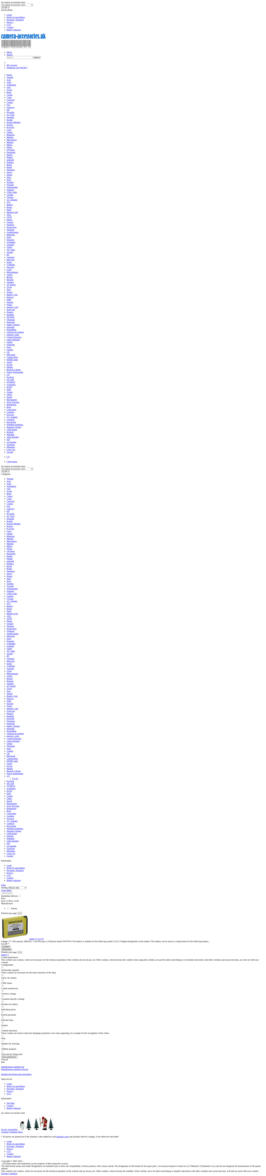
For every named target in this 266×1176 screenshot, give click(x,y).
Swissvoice (11, 628)
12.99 (8, 901)
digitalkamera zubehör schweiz (14, 1069)
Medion (10, 539)
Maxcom (10, 661)
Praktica (10, 564)
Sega (9, 748)
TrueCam (11, 711)
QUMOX (11, 786)
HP (8, 511)
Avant (9, 491)
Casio (9, 499)
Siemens (10, 626)
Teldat (9, 648)
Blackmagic (12, 803)
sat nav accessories (9, 1129)
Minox (9, 546)
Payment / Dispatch (15, 20)
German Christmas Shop (12, 1132)
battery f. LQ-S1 (36, 939)
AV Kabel (11, 686)
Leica (9, 531)
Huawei (10, 698)
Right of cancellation (16, 17)
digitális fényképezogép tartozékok (16, 1074)
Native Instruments (15, 773)
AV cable (11, 651)
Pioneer (10, 713)
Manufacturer (7, 903)
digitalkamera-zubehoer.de (12, 1067)
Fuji (8, 506)
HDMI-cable (12, 761)
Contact (10, 27)
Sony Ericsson (13, 806)
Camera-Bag (12, 758)
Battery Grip (12, 696)
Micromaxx (12, 541)
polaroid (10, 561)
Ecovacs (10, 818)
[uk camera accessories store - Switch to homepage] (27, 47)
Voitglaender (12, 589)
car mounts (11, 846)
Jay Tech (10, 516)
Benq (9, 494)
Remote (10, 681)
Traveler (10, 586)
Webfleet (10, 838)
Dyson (9, 766)
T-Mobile (11, 666)
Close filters (6, 890)
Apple (9, 763)
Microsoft (11, 756)
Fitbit (9, 701)
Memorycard (12, 613)
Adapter (10, 683)
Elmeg (9, 621)
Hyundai (10, 514)
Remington (11, 808)
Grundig (10, 646)
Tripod (9, 693)
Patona (14, 908)
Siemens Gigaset (14, 831)
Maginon (11, 536)
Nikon (9, 549)
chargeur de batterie (15, 733)
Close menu (12, 461)
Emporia (10, 641)
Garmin (10, 596)
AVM (9, 618)
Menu (9, 52)
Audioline (11, 643)
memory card (12, 708)
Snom (9, 663)
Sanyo (9, 574)
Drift (9, 793)
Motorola (11, 636)
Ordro (9, 798)
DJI (8, 843)
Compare (5, 947)
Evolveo (10, 781)
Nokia (9, 706)
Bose (9, 811)
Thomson (11, 721)
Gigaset (10, 623)
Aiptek (10, 796)
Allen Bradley (13, 841)
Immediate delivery (9, 896)
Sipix (9, 579)
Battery (10, 606)
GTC (9, 25)
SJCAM (10, 783)
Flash (9, 611)
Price (3, 898)
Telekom (10, 631)
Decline (4, 1173)
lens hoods (11, 826)
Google (10, 856)
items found (7, 893)
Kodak (10, 521)
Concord (10, 501)
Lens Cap (11, 853)
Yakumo (10, 591)
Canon (9, 496)
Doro (9, 638)
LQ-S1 (15, 778)
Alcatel (10, 653)
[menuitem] (136, 15)
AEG (9, 616)
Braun (9, 609)
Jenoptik (10, 519)
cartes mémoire (13, 741)
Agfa (9, 484)
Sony (9, 581)
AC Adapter (12, 601)
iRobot (10, 678)
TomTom (11, 848)
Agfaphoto (11, 486)
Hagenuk (11, 723)
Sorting (4, 887)
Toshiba (10, 584)
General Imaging (14, 738)
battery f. (5, 955)
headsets (10, 716)
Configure (12, 1173)
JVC (9, 604)
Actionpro (11, 788)
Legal (9, 15)
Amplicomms (12, 633)
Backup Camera (14, 771)
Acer (9, 481)
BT (8, 656)
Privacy (10, 22)
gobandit (10, 728)
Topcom (10, 668)
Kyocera (10, 529)
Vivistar (10, 599)
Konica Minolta (13, 524)
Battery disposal (14, 30)
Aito (9, 489)
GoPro (9, 676)
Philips (10, 559)
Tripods (10, 479)
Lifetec (10, 534)
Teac (9, 691)
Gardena (10, 816)
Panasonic (11, 554)
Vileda (9, 743)
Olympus (11, 551)
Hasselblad (11, 731)
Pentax (10, 556)
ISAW (9, 791)
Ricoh (9, 566)
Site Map (11, 1103)
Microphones (12, 673)
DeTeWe (10, 718)
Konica (10, 526)
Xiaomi (10, 703)
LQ (8, 776)
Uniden (10, 751)
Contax (10, 504)
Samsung (11, 571)
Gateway (11, 509)
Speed (9, 801)
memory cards (13, 736)
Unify (9, 671)
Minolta (10, 544)
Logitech (10, 823)
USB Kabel (12, 833)
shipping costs (62, 1136)
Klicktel (10, 836)
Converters (11, 813)
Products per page (9, 913)
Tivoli (9, 688)
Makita (10, 768)
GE (8, 753)
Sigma (9, 576)
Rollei (9, 569)
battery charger (13, 726)
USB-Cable (12, 594)
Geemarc (11, 658)
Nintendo (11, 746)
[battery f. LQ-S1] (15, 939)
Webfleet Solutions (15, 828)
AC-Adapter (12, 821)
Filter (3, 885)
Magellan (11, 851)
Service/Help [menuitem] (13, 20)
